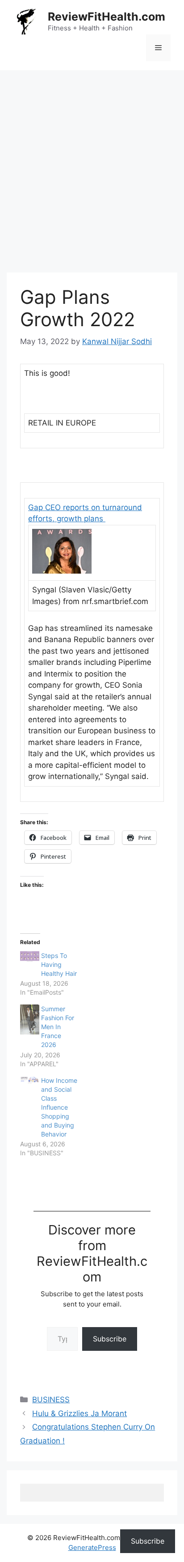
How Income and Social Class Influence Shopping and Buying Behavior (59, 1107)
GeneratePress (92, 1547)
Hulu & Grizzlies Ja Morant (79, 1413)
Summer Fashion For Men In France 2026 (57, 1026)
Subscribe (109, 1338)
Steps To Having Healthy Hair (59, 964)
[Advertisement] (92, 167)
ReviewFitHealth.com (106, 16)
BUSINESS (51, 1399)
